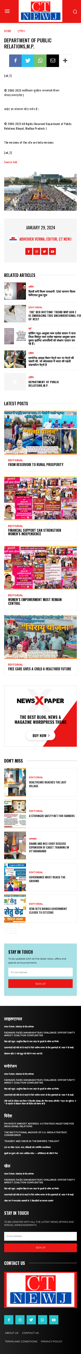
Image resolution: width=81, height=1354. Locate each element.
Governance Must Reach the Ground (47, 879)
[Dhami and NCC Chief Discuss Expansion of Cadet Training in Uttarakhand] (15, 845)
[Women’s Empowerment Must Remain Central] (40, 568)
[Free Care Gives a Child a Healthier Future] (40, 637)
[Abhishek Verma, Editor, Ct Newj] (14, 239)
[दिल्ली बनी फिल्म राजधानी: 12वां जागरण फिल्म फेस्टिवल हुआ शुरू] (15, 291)
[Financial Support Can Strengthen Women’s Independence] (40, 498)
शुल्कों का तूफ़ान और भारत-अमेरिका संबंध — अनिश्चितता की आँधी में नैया (31, 1153)
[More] (65, 60)
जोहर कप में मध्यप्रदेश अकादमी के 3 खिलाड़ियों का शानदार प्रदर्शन (28, 1200)
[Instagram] (36, 251)
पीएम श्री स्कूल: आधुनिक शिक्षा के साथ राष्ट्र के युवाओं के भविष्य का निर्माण (31, 1041)
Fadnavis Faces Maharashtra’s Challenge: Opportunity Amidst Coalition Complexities (39, 1034)
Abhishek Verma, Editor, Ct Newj (45, 239)
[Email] (53, 60)
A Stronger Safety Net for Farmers (52, 815)
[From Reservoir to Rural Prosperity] (40, 433)
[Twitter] (28, 60)
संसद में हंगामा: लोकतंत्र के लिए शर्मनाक (19, 1026)
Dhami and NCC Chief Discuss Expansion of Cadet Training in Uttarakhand (49, 847)
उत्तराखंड (33, 839)
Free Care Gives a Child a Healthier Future (39, 668)
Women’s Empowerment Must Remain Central (35, 601)
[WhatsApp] (40, 60)
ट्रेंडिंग (21, 31)
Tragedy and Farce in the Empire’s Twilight (31, 1141)
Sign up (40, 983)
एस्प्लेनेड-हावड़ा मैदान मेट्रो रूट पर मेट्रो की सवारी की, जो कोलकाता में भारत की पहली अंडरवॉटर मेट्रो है (51, 361)
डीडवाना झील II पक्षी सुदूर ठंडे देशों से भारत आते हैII (23, 1053)
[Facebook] (15, 60)
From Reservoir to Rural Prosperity (35, 464)
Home (7, 31)
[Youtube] (52, 251)
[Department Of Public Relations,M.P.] (15, 381)
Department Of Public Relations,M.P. (43, 384)
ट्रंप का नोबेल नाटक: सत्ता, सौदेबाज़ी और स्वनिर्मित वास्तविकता (27, 1147)
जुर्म (29, 328)
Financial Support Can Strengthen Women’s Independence (34, 532)
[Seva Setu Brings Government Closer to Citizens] (15, 908)
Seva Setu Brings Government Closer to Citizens (48, 910)
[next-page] (13, 930)
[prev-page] (6, 930)
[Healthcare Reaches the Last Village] (15, 782)
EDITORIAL (35, 307)
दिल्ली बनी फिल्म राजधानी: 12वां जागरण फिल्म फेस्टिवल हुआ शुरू (51, 293)
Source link (10, 162)
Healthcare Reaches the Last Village (47, 784)
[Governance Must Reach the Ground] (15, 877)
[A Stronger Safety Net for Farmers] (15, 814)
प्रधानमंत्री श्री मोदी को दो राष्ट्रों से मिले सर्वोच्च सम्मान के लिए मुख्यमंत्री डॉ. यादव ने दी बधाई (39, 1047)
